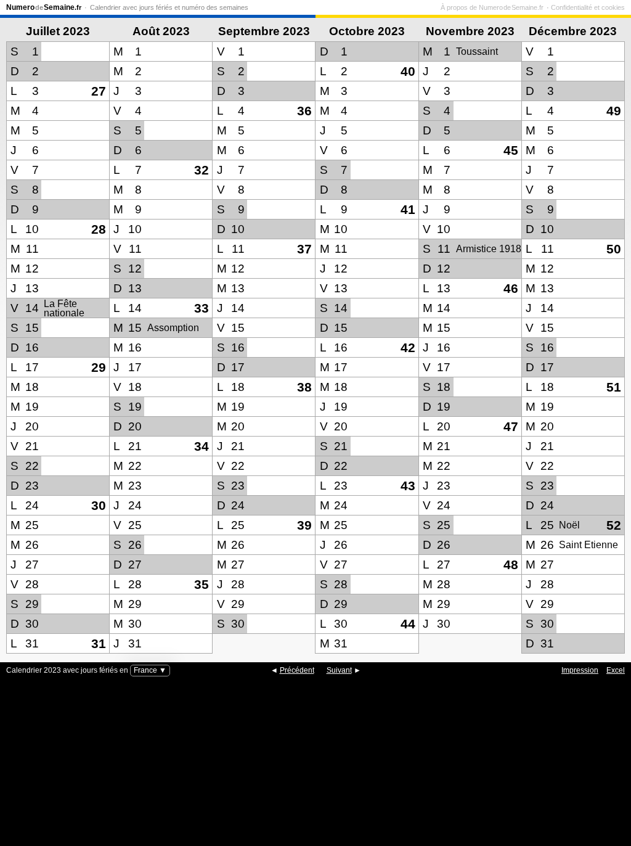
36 (304, 111)
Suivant (339, 670)
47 (510, 426)
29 (98, 367)
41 (408, 209)
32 (201, 170)
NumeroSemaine (43, 7)
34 (201, 446)
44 (408, 624)
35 (201, 584)
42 (408, 347)
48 (510, 564)
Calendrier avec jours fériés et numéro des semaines (169, 7)
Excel (615, 670)
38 (304, 387)
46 (510, 288)
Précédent (297, 670)
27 (98, 91)
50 (613, 249)
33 (201, 308)
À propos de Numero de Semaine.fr (492, 7)
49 (613, 111)
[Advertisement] (315, 769)
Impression (579, 670)
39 (304, 525)
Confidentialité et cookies (588, 7)
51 (613, 387)
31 (98, 643)
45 (510, 150)
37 (304, 249)
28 (98, 229)
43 (408, 485)
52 (613, 525)
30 (98, 505)
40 (408, 71)
